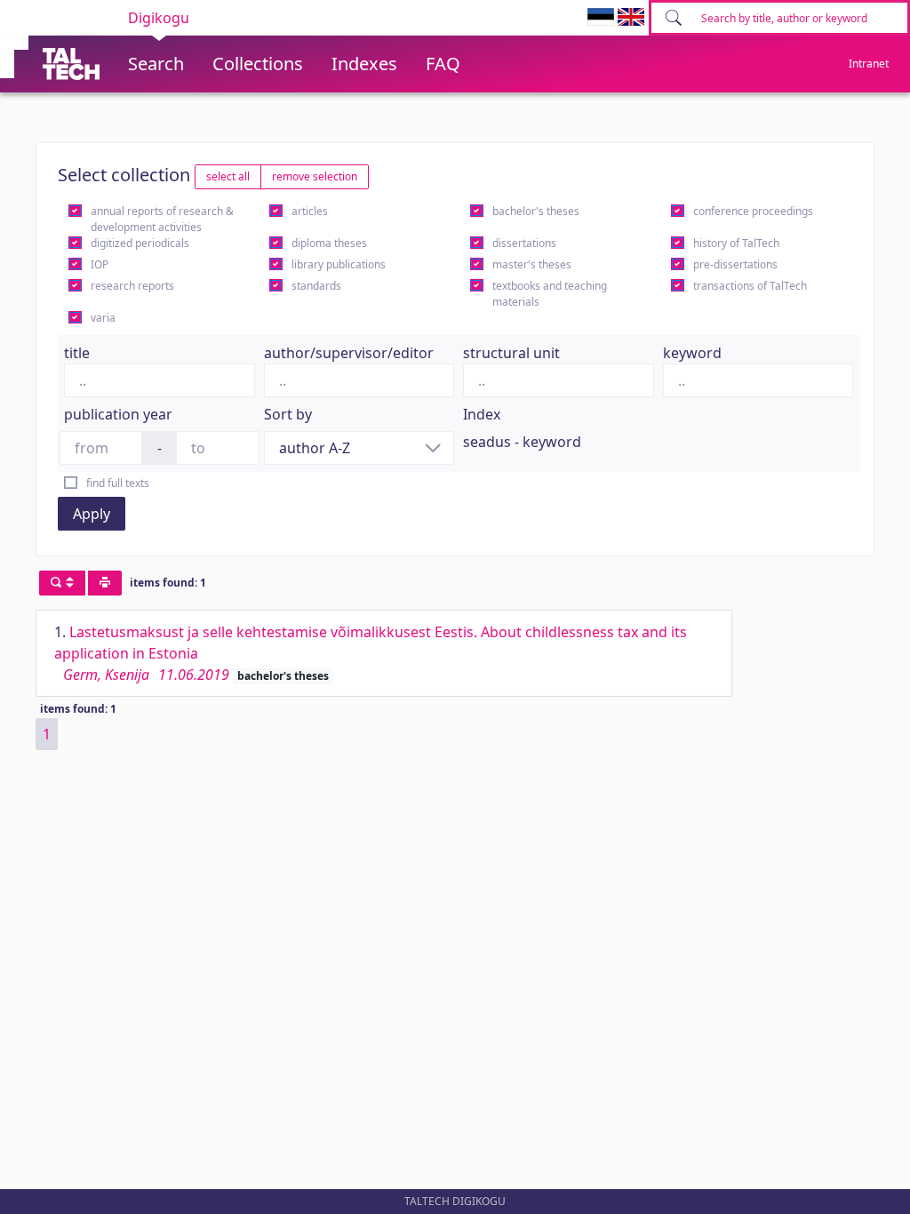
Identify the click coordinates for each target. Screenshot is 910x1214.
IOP (99, 264)
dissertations (524, 243)
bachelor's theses (535, 211)
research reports (132, 285)
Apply (91, 513)
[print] (105, 583)
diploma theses (329, 243)
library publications (338, 264)
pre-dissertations (735, 264)
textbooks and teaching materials (549, 293)
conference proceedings (753, 211)
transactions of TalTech (750, 285)
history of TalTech (736, 243)
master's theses (531, 264)
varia (103, 317)
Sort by (288, 414)
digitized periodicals (140, 243)
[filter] (62, 583)
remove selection (314, 176)
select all (228, 176)
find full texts (117, 483)
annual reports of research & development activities (162, 219)
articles (309, 211)
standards (316, 285)
